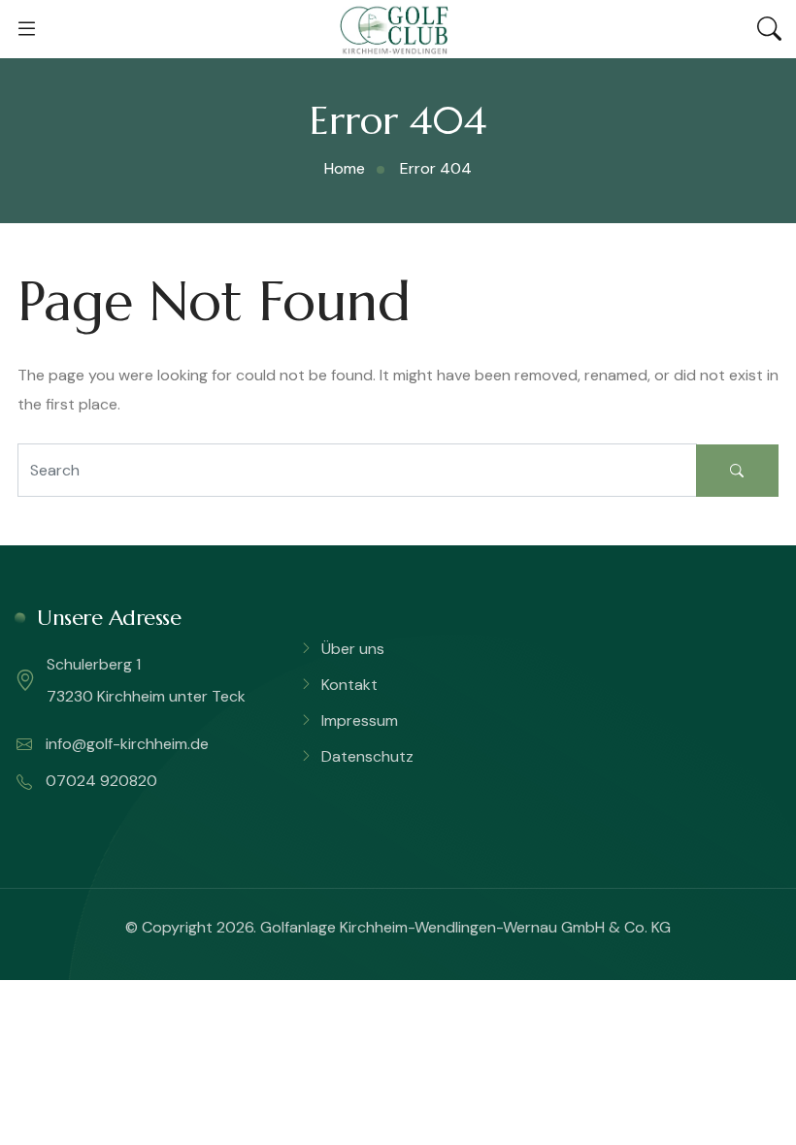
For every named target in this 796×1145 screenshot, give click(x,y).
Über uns (352, 648)
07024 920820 (99, 780)
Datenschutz (367, 756)
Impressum (359, 720)
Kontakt (349, 684)
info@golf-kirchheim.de (125, 744)
